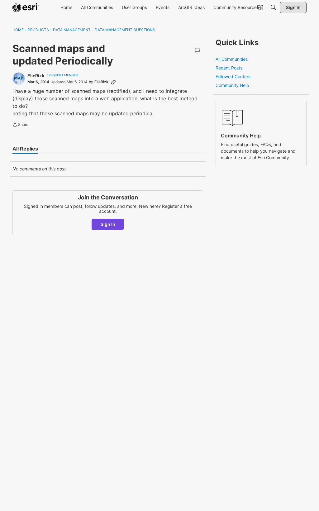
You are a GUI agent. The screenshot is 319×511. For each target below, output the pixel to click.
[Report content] (197, 50)
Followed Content (233, 76)
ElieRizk (35, 75)
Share (20, 125)
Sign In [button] (108, 224)
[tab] (25, 148)
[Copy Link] (113, 82)
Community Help (232, 85)
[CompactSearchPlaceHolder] (273, 7)
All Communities (232, 59)
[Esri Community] (25, 7)
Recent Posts (229, 67)
